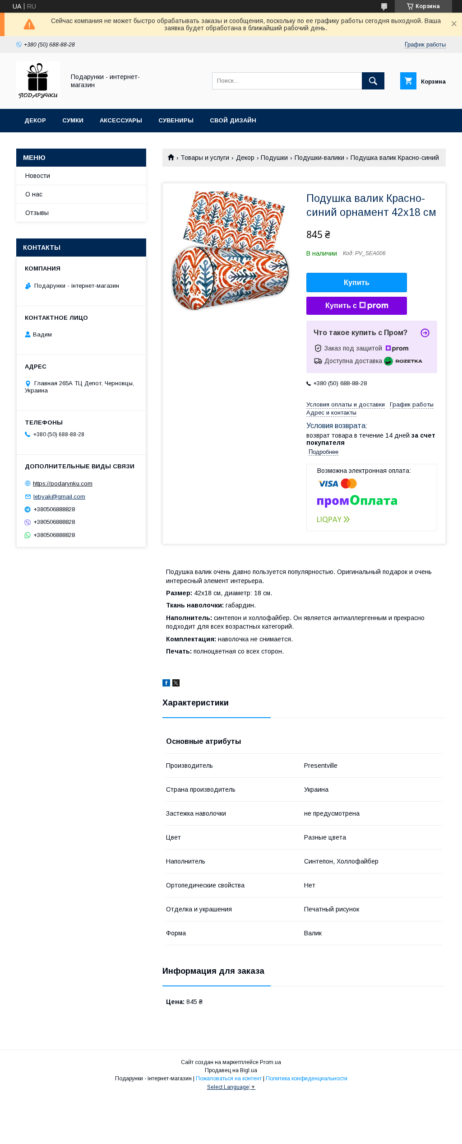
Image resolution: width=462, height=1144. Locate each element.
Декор (35, 120)
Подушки (274, 157)
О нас (33, 194)
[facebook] (166, 684)
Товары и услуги (204, 157)
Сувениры (176, 120)
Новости (37, 175)
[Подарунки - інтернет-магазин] (38, 97)
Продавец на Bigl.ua (231, 1070)
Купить (357, 282)
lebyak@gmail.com (59, 496)
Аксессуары (121, 120)
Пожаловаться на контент (229, 1078)
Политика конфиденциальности (306, 1078)
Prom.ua (270, 1062)
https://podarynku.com (62, 483)
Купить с (341, 305)
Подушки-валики (319, 157)
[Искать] (373, 80)
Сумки (72, 120)
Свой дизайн (233, 120)
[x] (176, 684)
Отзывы (37, 212)
